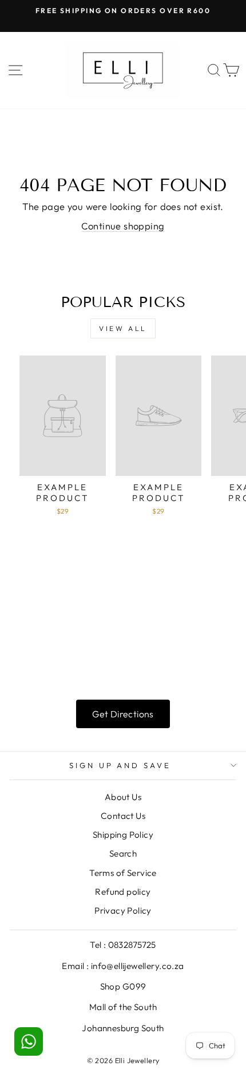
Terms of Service (123, 872)
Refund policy (122, 891)
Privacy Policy (123, 910)
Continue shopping (122, 226)
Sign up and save (120, 765)
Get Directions (123, 714)
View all (123, 328)
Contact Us (123, 815)
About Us (123, 797)
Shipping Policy (123, 834)
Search (123, 853)
